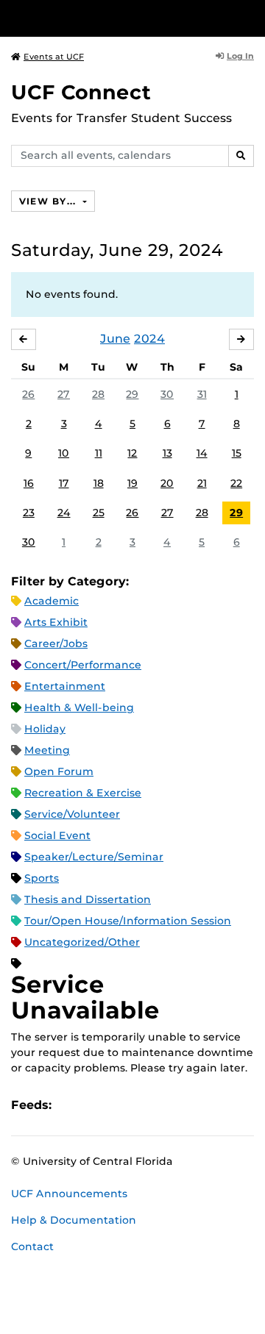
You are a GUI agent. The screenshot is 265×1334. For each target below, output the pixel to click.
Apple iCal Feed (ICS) (70, 1106)
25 (99, 512)
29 (132, 394)
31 (202, 394)
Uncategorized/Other (82, 942)
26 (28, 394)
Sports (41, 878)
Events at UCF (54, 56)
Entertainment (64, 686)
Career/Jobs (56, 643)
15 (236, 453)
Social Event (57, 835)
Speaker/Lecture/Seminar (93, 856)
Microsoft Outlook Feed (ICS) (95, 1106)
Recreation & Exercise (82, 792)
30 (167, 394)
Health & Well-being (79, 707)
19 (132, 483)
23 (29, 512)
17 (64, 483)
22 (236, 483)
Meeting (47, 750)
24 (64, 512)
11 (98, 453)
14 (202, 453)
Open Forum (58, 771)
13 (167, 453)
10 (63, 453)
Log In (240, 56)
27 (63, 394)
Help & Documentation (73, 1220)
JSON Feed (170, 1106)
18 (98, 483)
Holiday (45, 728)
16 (29, 483)
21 (202, 483)
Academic (51, 600)
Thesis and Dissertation (87, 899)
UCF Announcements (69, 1193)
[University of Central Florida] (112, 18)
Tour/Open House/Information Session (127, 920)
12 (132, 453)
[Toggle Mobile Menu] (250, 17)
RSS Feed (120, 1106)
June (115, 339)
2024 (149, 339)
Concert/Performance (82, 664)
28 (98, 394)
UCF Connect (81, 92)
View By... (49, 201)
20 (167, 483)
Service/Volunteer (72, 814)
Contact (32, 1246)
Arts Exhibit (56, 622)
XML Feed (145, 1106)
